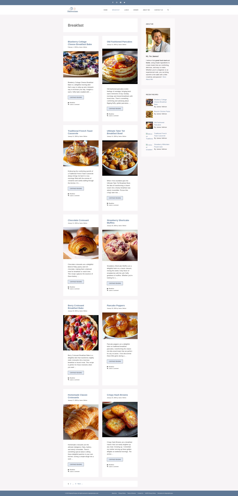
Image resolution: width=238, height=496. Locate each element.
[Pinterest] (120, 2)
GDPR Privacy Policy (150, 493)
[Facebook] (112, 2)
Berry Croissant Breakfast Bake (76, 306)
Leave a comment (74, 104)
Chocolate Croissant (78, 220)
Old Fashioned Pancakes (119, 42)
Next (80, 484)
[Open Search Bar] (168, 10)
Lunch (126, 10)
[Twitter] (124, 2)
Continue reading (76, 97)
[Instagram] (116, 2)
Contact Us (158, 10)
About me (146, 10)
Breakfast (116, 10)
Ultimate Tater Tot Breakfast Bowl (116, 132)
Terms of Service (131, 493)
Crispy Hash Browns (117, 395)
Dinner (135, 10)
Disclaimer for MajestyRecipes (165, 493)
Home (105, 10)
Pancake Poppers (116, 305)
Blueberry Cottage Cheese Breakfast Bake (80, 43)
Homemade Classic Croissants (77, 396)
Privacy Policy (122, 493)
